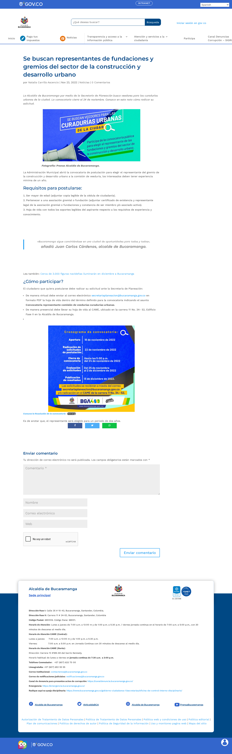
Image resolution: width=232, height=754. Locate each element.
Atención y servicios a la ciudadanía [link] (149, 38)
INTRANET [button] (144, 3)
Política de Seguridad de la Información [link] (124, 723)
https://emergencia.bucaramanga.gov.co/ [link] (64, 686)
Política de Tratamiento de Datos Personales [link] (113, 719)
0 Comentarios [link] (101, 82)
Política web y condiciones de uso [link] (165, 719)
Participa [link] (189, 38)
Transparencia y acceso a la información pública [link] (104, 38)
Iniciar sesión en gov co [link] (191, 23)
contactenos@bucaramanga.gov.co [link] (69, 672)
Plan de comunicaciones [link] (42, 723)
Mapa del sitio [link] (197, 723)
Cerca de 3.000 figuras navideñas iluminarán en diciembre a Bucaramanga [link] (87, 273)
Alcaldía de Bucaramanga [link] (49, 704)
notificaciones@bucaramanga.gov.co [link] (85, 676)
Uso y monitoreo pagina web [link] (169, 723)
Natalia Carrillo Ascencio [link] (43, 82)
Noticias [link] (84, 82)
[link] (31, 6)
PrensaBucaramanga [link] (191, 704)
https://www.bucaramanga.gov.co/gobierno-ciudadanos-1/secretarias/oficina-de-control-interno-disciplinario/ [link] (124, 690)
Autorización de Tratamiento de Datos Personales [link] (52, 719)
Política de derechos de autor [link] (78, 723)
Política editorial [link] (198, 719)
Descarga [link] (71, 414)
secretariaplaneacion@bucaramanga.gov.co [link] (118, 295)
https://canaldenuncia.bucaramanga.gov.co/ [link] (110, 681)
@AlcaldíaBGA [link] (91, 704)
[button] (140, 552)
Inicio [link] (11, 38)
